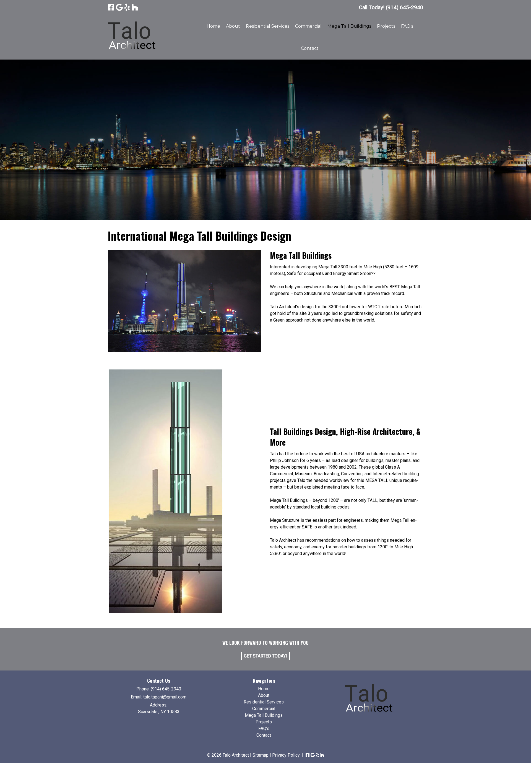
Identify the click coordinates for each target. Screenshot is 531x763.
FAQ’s (407, 26)
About (233, 26)
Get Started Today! (265, 656)
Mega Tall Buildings (349, 26)
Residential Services (267, 26)
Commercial (308, 26)
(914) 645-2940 (166, 689)
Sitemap (261, 755)
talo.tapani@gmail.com (164, 697)
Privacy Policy (286, 755)
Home (213, 26)
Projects (386, 26)
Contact (310, 48)
